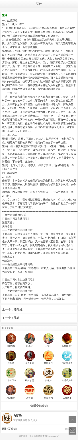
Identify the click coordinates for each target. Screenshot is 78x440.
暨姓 (39, 3)
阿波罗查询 (37, 428)
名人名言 (29, 363)
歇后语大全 (67, 380)
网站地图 (23, 436)
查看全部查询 (39, 405)
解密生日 (48, 363)
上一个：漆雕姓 (12, 309)
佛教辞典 (11, 346)
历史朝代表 (67, 363)
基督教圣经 (67, 346)
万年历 (29, 397)
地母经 (29, 346)
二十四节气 (10, 380)
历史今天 (48, 397)
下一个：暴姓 (11, 317)
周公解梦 (11, 397)
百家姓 (48, 380)
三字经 (48, 346)
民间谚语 (29, 380)
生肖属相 (67, 397)
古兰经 (11, 363)
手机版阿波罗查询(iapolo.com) (44, 436)
